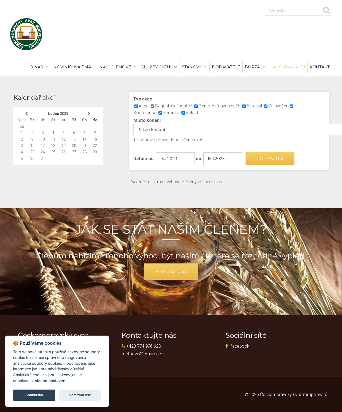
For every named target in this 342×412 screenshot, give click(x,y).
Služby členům (159, 66)
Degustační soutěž (173, 105)
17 (43, 145)
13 (74, 139)
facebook (240, 346)
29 (95, 152)
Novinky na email (74, 66)
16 (32, 145)
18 (53, 145)
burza (252, 66)
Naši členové (115, 66)
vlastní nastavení (51, 380)
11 (53, 139)
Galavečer (277, 105)
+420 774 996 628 (143, 346)
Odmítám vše (80, 395)
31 (43, 158)
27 (74, 152)
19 (63, 145)
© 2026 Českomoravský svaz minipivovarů (285, 394)
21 (84, 145)
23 (32, 152)
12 (63, 139)
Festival (254, 105)
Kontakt (320, 66)
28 (84, 152)
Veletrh (193, 112)
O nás (36, 66)
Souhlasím (34, 395)
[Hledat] (326, 10)
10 (43, 139)
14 (84, 139)
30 (32, 158)
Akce (144, 105)
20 (74, 145)
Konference (144, 112)
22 (95, 145)
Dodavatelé (226, 66)
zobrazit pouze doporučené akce (171, 139)
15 (95, 139)
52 (22, 126)
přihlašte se (171, 271)
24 (43, 152)
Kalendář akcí (287, 66)
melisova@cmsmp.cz (143, 353)
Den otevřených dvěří (219, 105)
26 (63, 152)
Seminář (171, 112)
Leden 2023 (58, 113)
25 (53, 152)
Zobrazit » (270, 158)
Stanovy (191, 66)
